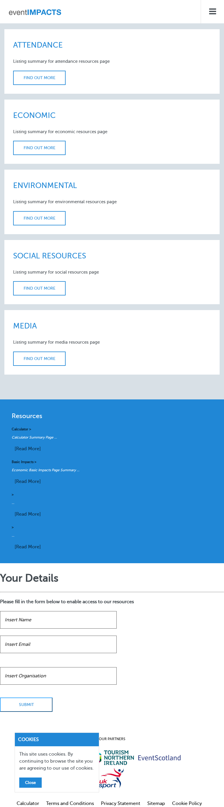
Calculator (28, 803)
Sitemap (156, 803)
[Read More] (28, 448)
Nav (212, 11)
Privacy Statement (120, 803)
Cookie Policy (187, 803)
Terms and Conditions (70, 803)
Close (30, 782)
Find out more (39, 78)
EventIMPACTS (35, 13)
